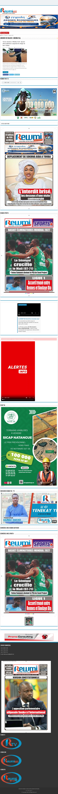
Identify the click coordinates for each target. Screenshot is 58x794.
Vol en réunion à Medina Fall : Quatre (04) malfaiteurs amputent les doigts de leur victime (14, 43)
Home (2, 35)
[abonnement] (57, 38)
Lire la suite (5, 72)
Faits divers (11, 47)
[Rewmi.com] (9, 10)
